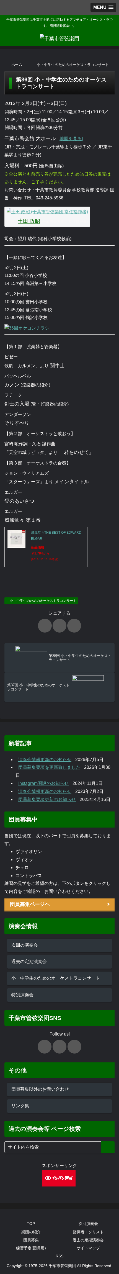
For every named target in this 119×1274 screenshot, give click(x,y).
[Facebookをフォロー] (59, 1047)
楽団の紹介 (31, 1232)
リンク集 (20, 1105)
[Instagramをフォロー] (74, 1047)
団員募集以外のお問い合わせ (40, 1089)
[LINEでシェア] (74, 626)
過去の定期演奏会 (29, 961)
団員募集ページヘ (30, 904)
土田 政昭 (29, 221)
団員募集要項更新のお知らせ (47, 799)
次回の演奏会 (24, 945)
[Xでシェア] (45, 626)
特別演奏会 (22, 994)
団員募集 (31, 1240)
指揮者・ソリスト (88, 1232)
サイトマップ (88, 1248)
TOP (31, 1223)
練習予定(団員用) (31, 1248)
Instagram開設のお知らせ (43, 783)
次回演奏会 (88, 1223)
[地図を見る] (70, 138)
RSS (59, 1256)
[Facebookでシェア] (59, 626)
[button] (108, 1147)
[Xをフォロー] (44, 1047)
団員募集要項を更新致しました (49, 767)
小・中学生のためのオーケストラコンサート (43, 601)
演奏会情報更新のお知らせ (44, 759)
